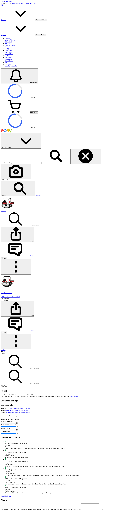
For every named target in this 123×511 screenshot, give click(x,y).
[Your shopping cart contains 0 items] (15, 112)
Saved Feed (8, 50)
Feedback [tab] (4, 353)
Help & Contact (32, 3)
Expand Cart (33, 112)
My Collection (9, 61)
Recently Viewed (10, 40)
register (14, 3)
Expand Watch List (41, 20)
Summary (7, 38)
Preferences (8, 59)
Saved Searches (9, 52)
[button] (18, 188)
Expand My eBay (41, 35)
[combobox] (21, 163)
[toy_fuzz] (7, 209)
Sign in (8, 3)
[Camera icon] (16, 171)
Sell (2, 5)
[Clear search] (85, 156)
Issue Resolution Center (12, 66)
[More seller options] (16, 267)
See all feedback (6, 496)
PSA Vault (8, 64)
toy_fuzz (3, 211)
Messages (7, 62)
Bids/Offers (8, 42)
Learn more (74, 396)
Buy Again (8, 47)
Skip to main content (7, 1)
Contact (3, 350)
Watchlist (7, 43)
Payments (7, 55)
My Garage (8, 57)
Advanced (38, 195)
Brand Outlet (24, 3)
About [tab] (3, 351)
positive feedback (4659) (10, 297)
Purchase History (10, 45)
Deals (18, 3)
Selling (7, 48)
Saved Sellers (9, 54)
